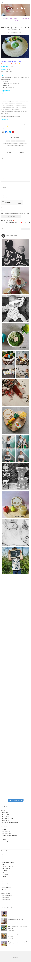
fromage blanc (23, 143)
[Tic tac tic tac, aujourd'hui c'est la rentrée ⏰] (15, 448)
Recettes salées (5, 841)
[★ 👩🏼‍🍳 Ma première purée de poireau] (15, 784)
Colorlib (21, 955)
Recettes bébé (4, 850)
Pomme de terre (19, 145)
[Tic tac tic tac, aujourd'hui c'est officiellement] (15, 560)
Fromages (4, 18)
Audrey (20, 32)
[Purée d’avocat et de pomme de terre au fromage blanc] (15, 46)
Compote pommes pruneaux (15, 912)
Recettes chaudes (18, 18)
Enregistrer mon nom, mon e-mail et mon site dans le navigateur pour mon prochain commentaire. (14, 196)
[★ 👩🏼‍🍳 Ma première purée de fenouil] (15, 644)
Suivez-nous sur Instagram (16, 800)
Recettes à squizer (6, 887)
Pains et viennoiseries (7, 895)
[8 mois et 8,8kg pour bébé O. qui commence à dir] (15, 476)
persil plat (10, 145)
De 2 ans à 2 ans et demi (7, 818)
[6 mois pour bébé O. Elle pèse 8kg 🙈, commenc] (15, 616)
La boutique (4, 829)
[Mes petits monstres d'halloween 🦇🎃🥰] (15, 252)
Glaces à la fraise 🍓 (8, 220)
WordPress (15, 957)
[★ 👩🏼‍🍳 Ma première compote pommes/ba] (15, 700)
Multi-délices (4, 839)
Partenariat (4, 848)
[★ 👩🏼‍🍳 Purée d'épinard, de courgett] (15, 336)
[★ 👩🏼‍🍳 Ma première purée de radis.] (15, 672)
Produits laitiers (6, 868)
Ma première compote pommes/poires (18, 941)
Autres (3, 853)
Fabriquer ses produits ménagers (10, 822)
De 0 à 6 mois (5, 812)
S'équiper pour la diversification (9, 835)
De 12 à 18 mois (5, 814)
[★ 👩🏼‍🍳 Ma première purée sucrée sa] (15, 728)
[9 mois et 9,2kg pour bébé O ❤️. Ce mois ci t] (15, 392)
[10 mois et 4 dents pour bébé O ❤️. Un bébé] (15, 308)
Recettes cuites (6, 859)
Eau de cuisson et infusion (8, 862)
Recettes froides (7, 884)
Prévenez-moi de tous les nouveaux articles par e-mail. (15, 213)
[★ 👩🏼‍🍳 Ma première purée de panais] (15, 756)
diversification (20, 141)
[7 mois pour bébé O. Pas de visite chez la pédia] (15, 532)
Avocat (8, 141)
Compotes (4, 855)
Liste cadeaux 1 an (6, 831)
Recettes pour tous (5, 893)
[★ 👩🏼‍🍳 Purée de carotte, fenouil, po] (15, 420)
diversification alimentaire (10, 143)
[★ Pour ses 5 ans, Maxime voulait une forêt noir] (15, 364)
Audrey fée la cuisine (15, 8)
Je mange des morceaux (7, 866)
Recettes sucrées (6, 843)
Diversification (4, 826)
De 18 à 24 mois (5, 816)
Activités (3, 810)
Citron (13, 141)
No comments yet (15, 137)
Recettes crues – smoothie (9, 857)
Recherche (25, 228)
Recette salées (5, 897)
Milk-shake (5, 874)
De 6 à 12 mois (5, 820)
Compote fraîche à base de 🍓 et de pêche (17, 222)
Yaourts (4, 876)
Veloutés (4, 889)
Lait (3, 872)
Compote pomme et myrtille (15, 919)
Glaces (3, 864)
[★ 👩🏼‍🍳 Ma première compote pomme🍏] (15, 280)
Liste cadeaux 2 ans (6, 833)
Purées (10, 18)
